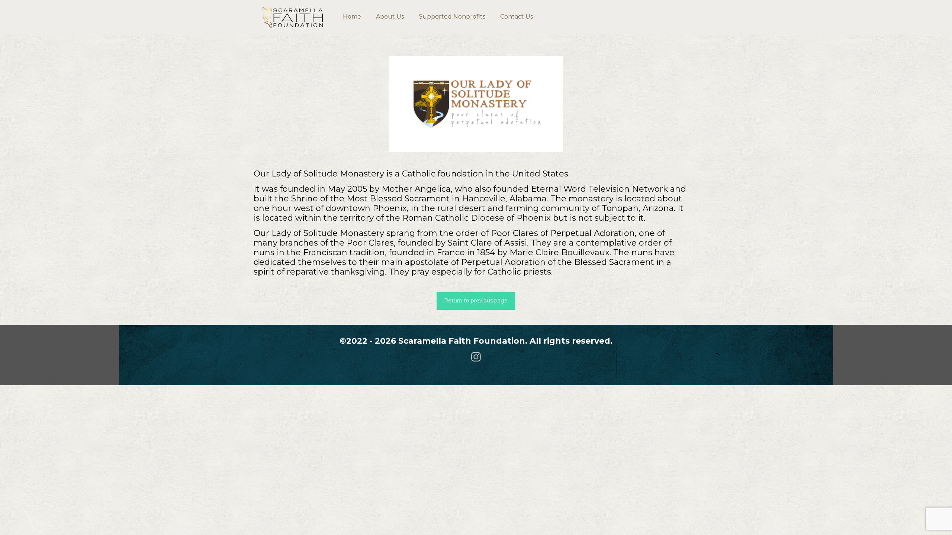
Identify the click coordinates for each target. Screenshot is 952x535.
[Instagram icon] (476, 357)
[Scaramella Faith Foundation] (292, 16)
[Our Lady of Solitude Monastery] (476, 104)
